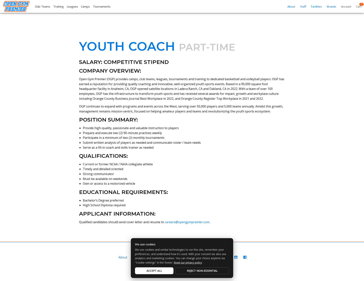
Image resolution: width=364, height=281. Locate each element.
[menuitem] (41, 6)
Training (58, 6)
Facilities (316, 6)
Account (346, 6)
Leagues (72, 6)
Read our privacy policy (188, 262)
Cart (359, 6)
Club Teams (42, 6)
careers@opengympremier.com (187, 222)
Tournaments (102, 6)
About (291, 6)
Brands (331, 6)
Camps (85, 6)
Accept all (154, 270)
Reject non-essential (202, 270)
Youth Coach (127, 46)
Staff (303, 6)
